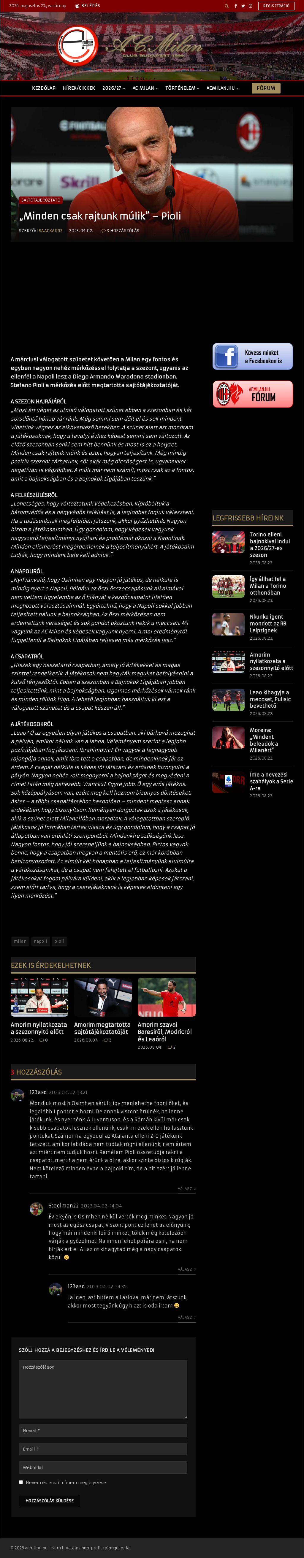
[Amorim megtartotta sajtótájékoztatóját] (103, 997)
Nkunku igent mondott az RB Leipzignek (268, 623)
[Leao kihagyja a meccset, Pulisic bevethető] (228, 700)
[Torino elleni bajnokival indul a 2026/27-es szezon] (228, 542)
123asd (38, 1092)
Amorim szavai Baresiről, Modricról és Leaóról (165, 1032)
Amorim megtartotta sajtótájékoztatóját (102, 1028)
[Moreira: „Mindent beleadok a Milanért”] (228, 737)
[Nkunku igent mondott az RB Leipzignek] (228, 624)
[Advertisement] (103, 304)
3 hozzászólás (123, 230)
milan (20, 941)
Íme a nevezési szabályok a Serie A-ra (271, 781)
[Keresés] (227, 6)
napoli (40, 941)
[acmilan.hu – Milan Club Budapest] (128, 46)
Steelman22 (64, 1206)
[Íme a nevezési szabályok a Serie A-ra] (228, 782)
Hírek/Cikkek (79, 88)
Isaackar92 (49, 230)
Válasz (185, 1188)
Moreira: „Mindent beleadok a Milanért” (264, 740)
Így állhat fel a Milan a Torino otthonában (268, 586)
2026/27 (111, 88)
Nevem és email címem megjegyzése (66, 1482)
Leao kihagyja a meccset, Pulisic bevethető (270, 699)
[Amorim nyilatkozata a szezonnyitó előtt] (39, 997)
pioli (59, 941)
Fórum (266, 88)
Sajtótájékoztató (40, 200)
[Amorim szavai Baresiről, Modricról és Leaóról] (166, 997)
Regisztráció (276, 6)
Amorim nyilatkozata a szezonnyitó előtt (39, 1028)
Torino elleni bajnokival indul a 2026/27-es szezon (270, 545)
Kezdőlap (44, 88)
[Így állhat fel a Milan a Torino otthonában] (228, 586)
